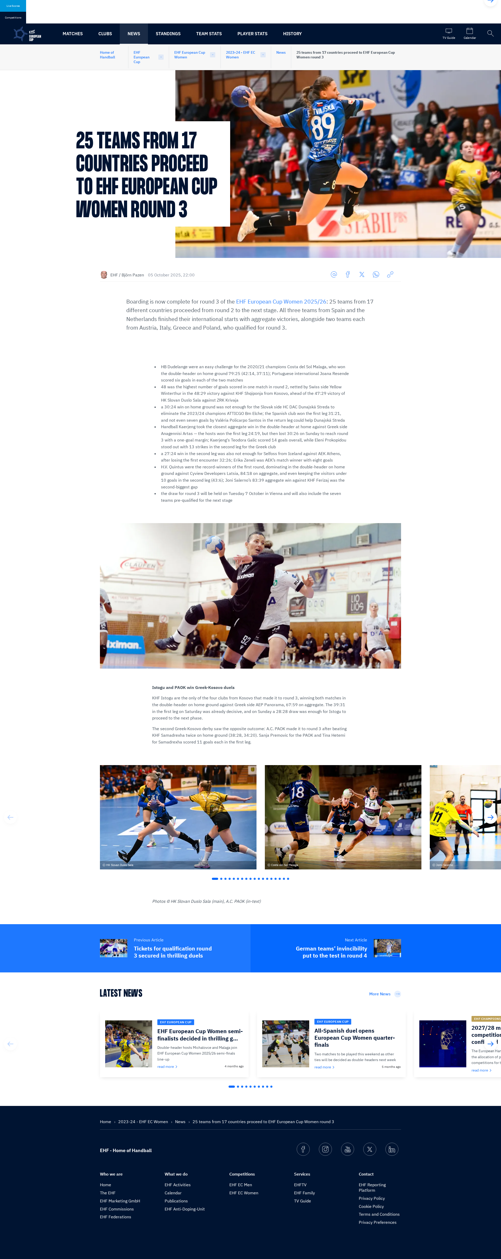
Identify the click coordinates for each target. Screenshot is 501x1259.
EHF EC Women (243, 1192)
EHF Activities (178, 1184)
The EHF (108, 1192)
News (134, 34)
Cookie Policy (371, 1206)
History (292, 34)
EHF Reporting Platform (372, 1187)
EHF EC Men (240, 1184)
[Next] (490, 817)
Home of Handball (107, 54)
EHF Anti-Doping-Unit (185, 1209)
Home (106, 1121)
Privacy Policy (372, 1198)
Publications (176, 1200)
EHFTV (300, 1184)
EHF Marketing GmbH (120, 1200)
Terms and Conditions (379, 1214)
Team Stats (209, 34)
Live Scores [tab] (13, 6)
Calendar (173, 1192)
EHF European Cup (142, 57)
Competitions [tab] (13, 17)
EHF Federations (115, 1216)
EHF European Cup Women (189, 54)
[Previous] (10, 817)
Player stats (252, 34)
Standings (168, 34)
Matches (73, 34)
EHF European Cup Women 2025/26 (281, 301)
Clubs (105, 34)
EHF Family (304, 1192)
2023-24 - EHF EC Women (240, 54)
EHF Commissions (117, 1209)
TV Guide (302, 1200)
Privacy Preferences (378, 1222)
